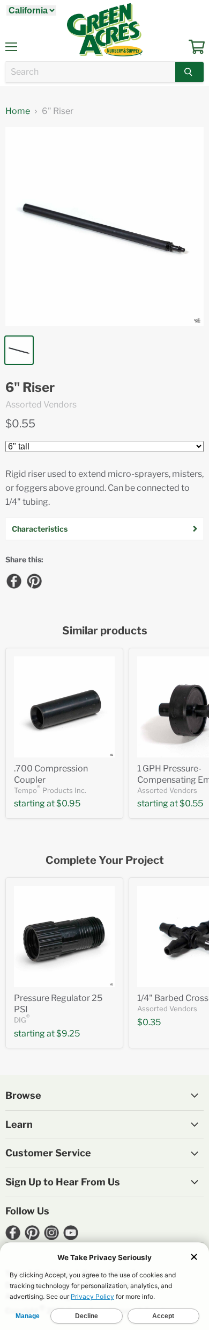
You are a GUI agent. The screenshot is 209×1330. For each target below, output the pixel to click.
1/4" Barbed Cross (172, 998)
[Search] (189, 72)
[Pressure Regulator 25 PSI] (64, 936)
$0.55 (20, 423)
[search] (90, 72)
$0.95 (68, 803)
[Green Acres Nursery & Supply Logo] (104, 29)
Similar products (104, 631)
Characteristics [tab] (40, 528)
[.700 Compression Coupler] (64, 706)
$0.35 (149, 1022)
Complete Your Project (105, 860)
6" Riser (30, 387)
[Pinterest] (34, 581)
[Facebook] (13, 581)
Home (17, 111)
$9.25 (68, 1033)
